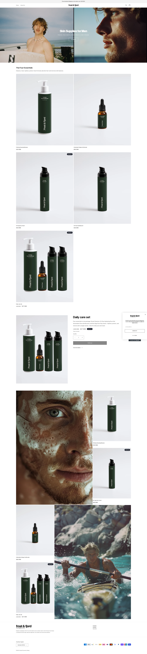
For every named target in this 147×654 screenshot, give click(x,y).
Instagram (94, 625)
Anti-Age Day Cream (20, 225)
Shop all (73, 39)
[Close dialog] (145, 314)
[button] (126, 5)
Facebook (94, 627)
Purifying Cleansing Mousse (22, 147)
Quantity (75, 333)
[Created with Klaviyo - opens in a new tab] (135, 340)
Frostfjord (20, 650)
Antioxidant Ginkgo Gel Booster (80, 147)
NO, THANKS (135, 335)
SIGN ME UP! (134, 330)
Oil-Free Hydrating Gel (78, 225)
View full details (77, 347)
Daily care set (19, 304)
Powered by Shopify (26, 650)
